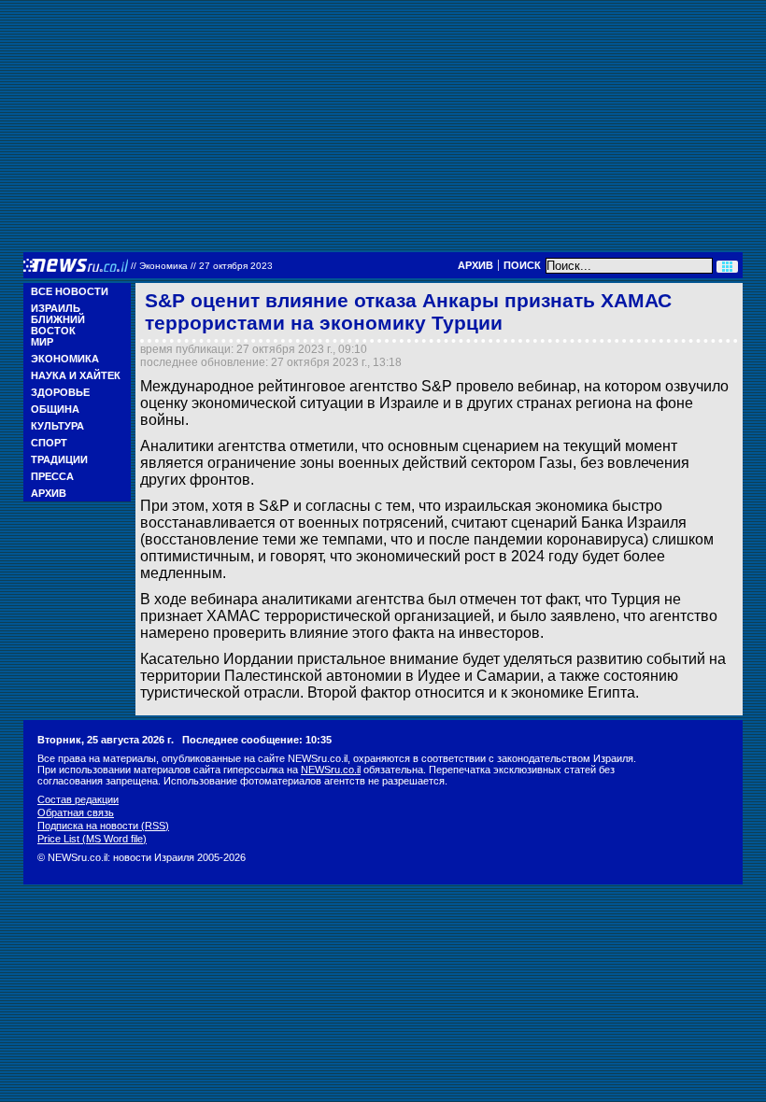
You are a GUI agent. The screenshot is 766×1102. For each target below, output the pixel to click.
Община (55, 409)
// (202, 266)
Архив (475, 265)
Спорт (49, 442)
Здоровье (60, 392)
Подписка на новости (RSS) (103, 825)
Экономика (65, 358)
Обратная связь (75, 812)
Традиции (59, 459)
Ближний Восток (58, 325)
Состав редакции (78, 799)
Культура (57, 425)
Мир (42, 341)
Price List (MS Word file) (92, 838)
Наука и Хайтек (76, 375)
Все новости (69, 291)
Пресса (52, 476)
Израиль (55, 308)
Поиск (522, 265)
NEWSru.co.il (331, 769)
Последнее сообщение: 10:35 (257, 739)
